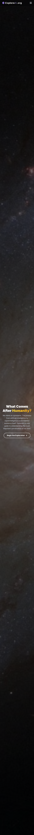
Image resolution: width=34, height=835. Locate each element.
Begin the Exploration (16, 435)
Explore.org (13, 3)
